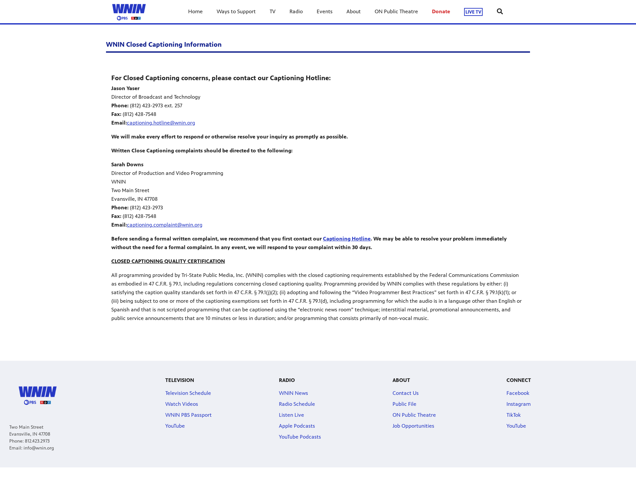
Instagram (518, 404)
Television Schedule (188, 393)
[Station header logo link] (129, 11)
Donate (441, 11)
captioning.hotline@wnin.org (161, 123)
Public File (404, 404)
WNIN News (293, 393)
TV (273, 11)
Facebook (517, 393)
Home (195, 11)
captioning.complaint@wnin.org (164, 225)
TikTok (513, 415)
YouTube (175, 426)
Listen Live (291, 415)
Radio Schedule (297, 404)
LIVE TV (473, 12)
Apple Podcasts (297, 426)
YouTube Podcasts (300, 437)
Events (325, 11)
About (353, 11)
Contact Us (406, 393)
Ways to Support (236, 11)
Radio (296, 11)
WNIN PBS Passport (188, 415)
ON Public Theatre (396, 11)
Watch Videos (181, 404)
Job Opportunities (413, 426)
